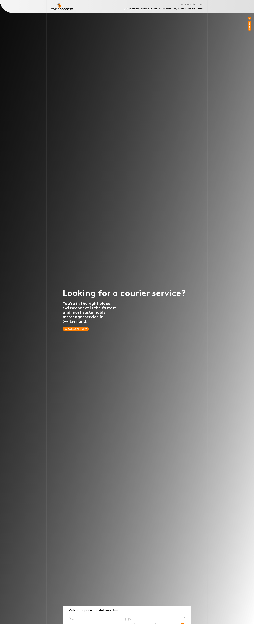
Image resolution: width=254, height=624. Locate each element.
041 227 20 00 (249, 18)
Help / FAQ (249, 26)
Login (201, 4)
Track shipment (186, 4)
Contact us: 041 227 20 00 (76, 329)
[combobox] (97, 619)
